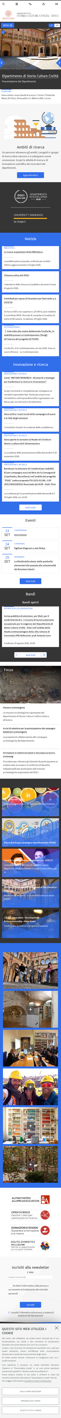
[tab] (51, 25)
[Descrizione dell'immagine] (3, 32)
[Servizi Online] (30, 4)
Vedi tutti (30, 581)
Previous (17, 655)
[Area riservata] (44, 4)
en (57, 25)
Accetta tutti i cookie (30, 1410)
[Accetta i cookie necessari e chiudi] (56, 1327)
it (51, 25)
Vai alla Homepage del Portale (8, 15)
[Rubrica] (17, 4)
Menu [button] (6, 25)
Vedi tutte (30, 507)
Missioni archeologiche (14, 707)
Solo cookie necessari (30, 1391)
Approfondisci (30, 175)
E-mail (30, 1272)
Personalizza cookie (30, 1400)
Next (44, 655)
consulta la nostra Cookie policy (37, 1381)
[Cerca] (4, 4)
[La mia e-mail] (57, 4)
